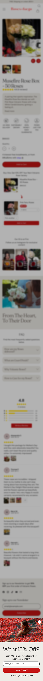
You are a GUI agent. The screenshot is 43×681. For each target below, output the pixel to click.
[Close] (39, 622)
